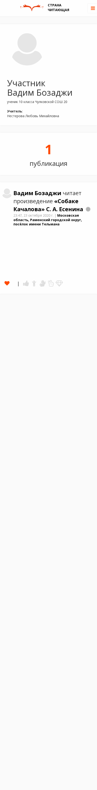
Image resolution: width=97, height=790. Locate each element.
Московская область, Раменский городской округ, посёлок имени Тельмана (47, 219)
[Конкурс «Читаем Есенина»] (88, 209)
